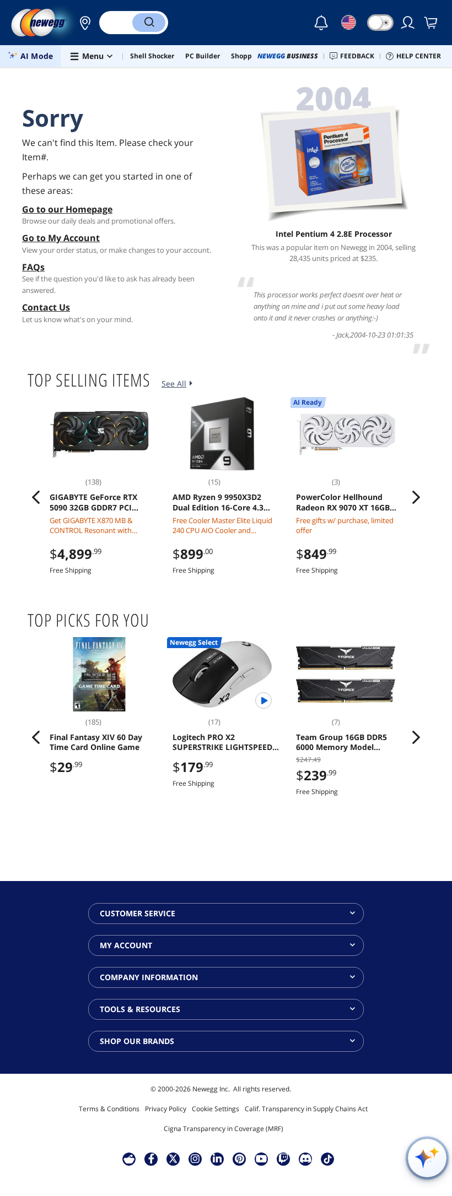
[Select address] (82, 22)
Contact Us (46, 307)
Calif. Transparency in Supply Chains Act (306, 1108)
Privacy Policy (165, 1108)
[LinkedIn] (217, 1159)
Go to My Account (61, 238)
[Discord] (305, 1159)
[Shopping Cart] (431, 22)
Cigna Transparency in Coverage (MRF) (223, 1128)
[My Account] (408, 22)
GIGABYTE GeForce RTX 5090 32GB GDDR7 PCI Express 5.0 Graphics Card (98, 502)
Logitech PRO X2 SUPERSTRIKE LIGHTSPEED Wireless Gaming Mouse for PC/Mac (225, 742)
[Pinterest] (239, 1159)
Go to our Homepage (67, 209)
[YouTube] (261, 1159)
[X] (173, 1159)
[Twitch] (283, 1159)
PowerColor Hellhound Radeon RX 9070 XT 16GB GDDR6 (343, 502)
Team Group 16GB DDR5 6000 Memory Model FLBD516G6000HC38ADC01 (346, 742)
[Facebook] (151, 1159)
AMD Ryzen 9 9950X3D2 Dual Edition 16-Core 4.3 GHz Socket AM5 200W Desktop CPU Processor (218, 502)
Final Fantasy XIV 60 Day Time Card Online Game (96, 742)
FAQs (33, 267)
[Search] (148, 22)
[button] (82, 22)
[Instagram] (195, 1159)
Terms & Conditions (109, 1108)
